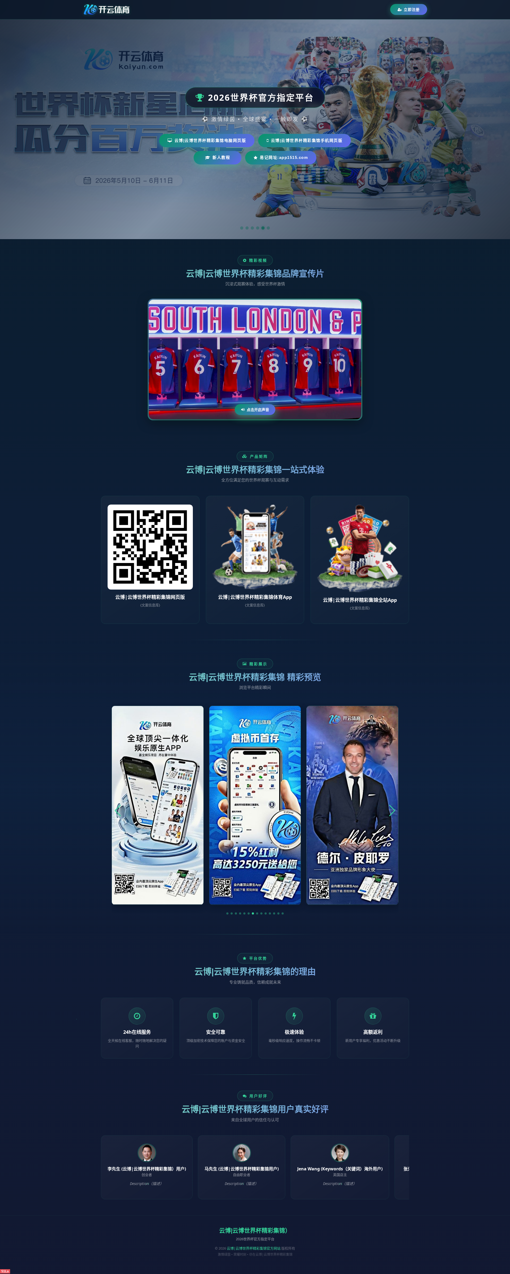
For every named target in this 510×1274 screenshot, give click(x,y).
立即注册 (412, 9)
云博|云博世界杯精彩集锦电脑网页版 (210, 140)
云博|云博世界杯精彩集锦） (255, 1230)
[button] (227, 913)
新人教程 (221, 157)
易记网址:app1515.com (284, 157)
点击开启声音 (258, 409)
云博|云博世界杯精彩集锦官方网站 (253, 1248)
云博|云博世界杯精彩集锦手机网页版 (307, 140)
